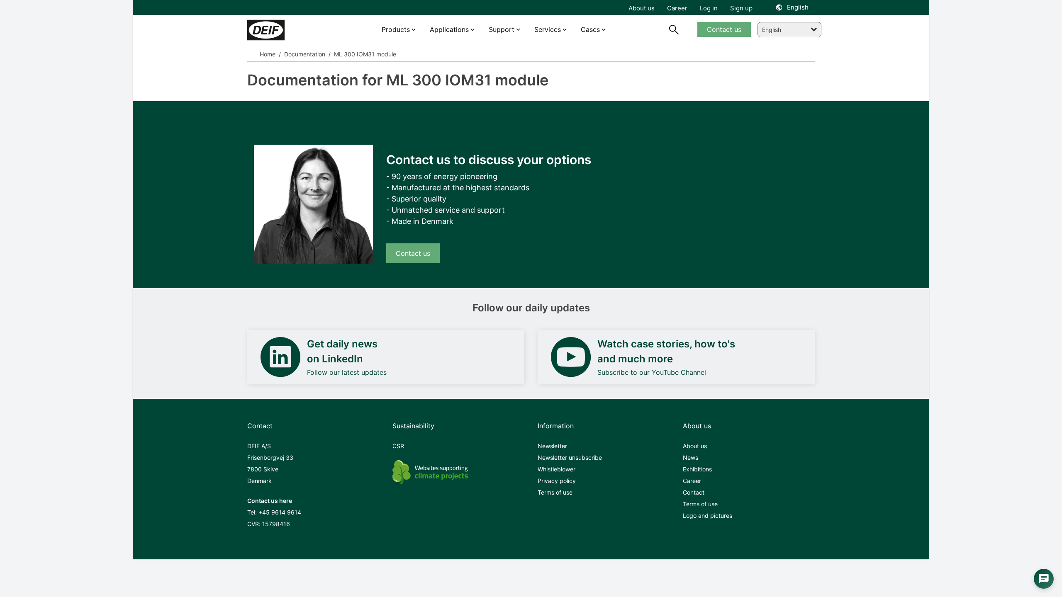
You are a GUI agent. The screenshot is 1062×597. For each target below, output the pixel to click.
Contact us (413, 253)
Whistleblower (556, 469)
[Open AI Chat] (1044, 579)
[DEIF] (283, 30)
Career (692, 480)
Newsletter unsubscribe (570, 457)
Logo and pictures (707, 515)
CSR (398, 445)
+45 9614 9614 (279, 512)
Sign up (741, 8)
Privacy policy (557, 480)
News (690, 457)
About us (695, 445)
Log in (709, 8)
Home (267, 54)
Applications (449, 29)
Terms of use (555, 492)
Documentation (304, 54)
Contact (693, 492)
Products (396, 29)
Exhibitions (697, 469)
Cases (590, 29)
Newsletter (552, 445)
